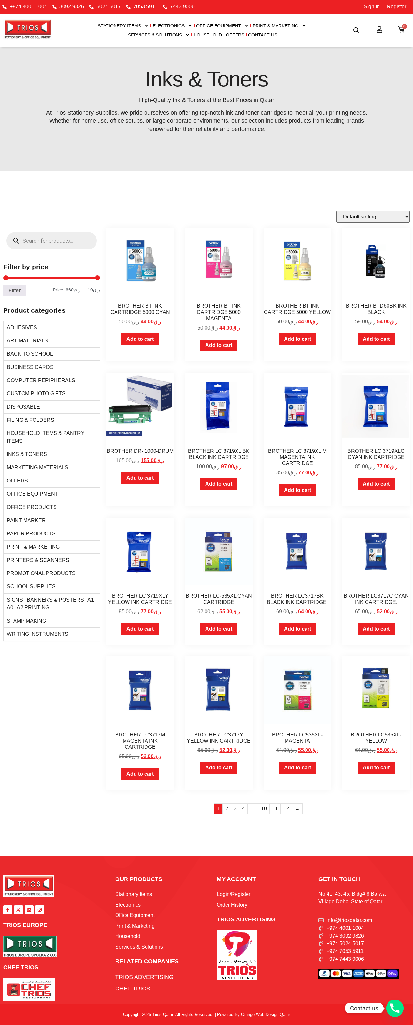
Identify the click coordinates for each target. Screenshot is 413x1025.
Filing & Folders (30, 420)
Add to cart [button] (140, 339)
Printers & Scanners (38, 560)
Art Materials (27, 340)
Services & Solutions (155, 34)
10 (264, 808)
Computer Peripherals (41, 380)
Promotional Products (41, 573)
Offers (235, 34)
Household (208, 34)
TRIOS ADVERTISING (246, 919)
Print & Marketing (275, 25)
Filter (14, 290)
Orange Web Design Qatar (265, 1014)
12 (286, 808)
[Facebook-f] (7, 909)
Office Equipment (218, 25)
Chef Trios (20, 967)
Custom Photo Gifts (36, 393)
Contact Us (262, 34)
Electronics (169, 25)
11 (275, 808)
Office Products (32, 507)
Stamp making (26, 621)
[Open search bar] (356, 30)
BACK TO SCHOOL (30, 354)
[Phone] (395, 1008)
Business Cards (30, 367)
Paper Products (31, 533)
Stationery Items (119, 25)
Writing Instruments (37, 634)
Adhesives (22, 327)
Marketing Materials (37, 467)
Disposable (23, 407)
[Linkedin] (29, 909)
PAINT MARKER (26, 520)
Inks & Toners (27, 454)
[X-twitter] (18, 909)
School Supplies (31, 586)
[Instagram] (39, 909)
